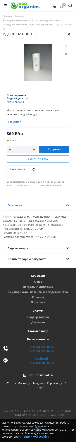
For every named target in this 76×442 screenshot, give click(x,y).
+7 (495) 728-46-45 (41, 347)
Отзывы (38, 297)
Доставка (38, 322)
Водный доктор (17, 98)
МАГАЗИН (38, 276)
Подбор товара (38, 317)
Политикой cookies (35, 436)
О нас (38, 282)
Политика (38, 302)
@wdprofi (41, 359)
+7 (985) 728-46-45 (41, 351)
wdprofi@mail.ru (41, 375)
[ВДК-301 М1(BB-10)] (38, 62)
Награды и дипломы (38, 287)
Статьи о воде (38, 331)
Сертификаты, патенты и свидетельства (38, 292)
